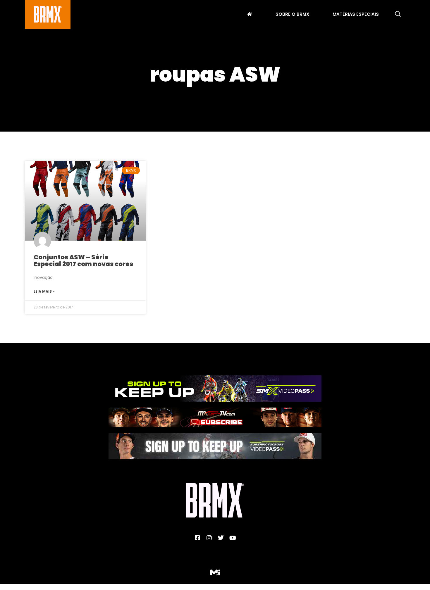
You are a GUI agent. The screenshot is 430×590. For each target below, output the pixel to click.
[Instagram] (209, 538)
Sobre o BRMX (292, 15)
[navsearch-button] (398, 14)
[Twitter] (221, 538)
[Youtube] (232, 538)
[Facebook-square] (197, 538)
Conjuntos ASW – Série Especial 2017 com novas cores (83, 260)
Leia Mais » (44, 291)
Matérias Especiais (356, 15)
